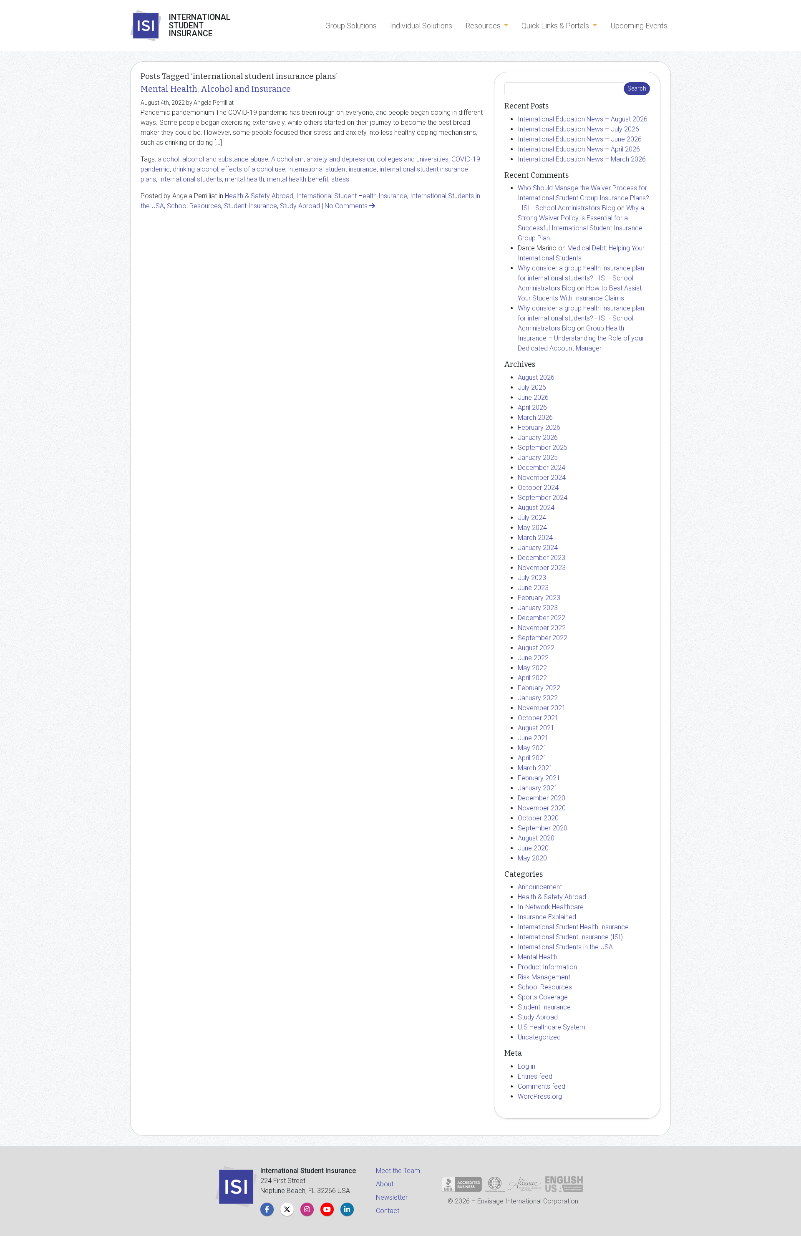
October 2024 (538, 488)
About (384, 1184)
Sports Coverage (543, 997)
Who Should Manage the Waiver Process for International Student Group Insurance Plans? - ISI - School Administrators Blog (583, 198)
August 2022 (536, 648)
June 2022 (533, 658)
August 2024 (536, 508)
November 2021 (542, 708)
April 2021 (532, 758)
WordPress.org (540, 1096)
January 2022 (538, 698)
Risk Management (544, 977)
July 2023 (532, 578)
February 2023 (539, 598)
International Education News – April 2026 (579, 149)
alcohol (168, 159)
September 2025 (542, 448)
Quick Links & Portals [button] (556, 25)
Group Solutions (351, 25)
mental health (244, 179)
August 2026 (536, 377)
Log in (526, 1066)
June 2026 (533, 397)
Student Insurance (250, 206)
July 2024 (532, 518)
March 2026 (535, 417)
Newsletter (392, 1197)
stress (340, 179)
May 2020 (532, 858)
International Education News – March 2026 (582, 159)
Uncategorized (539, 1037)
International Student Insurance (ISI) (570, 937)
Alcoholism (287, 159)
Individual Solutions (421, 25)
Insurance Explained (547, 917)
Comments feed (541, 1086)
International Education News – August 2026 (582, 119)
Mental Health (537, 957)
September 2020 (542, 828)
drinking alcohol (195, 169)
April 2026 (532, 407)
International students (190, 179)
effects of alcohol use (253, 169)
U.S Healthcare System (551, 1027)
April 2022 (532, 678)
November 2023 (542, 568)
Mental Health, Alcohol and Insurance (216, 89)
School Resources (194, 206)
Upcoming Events (639, 25)
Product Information (547, 967)
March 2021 (535, 768)
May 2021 (532, 748)
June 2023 (533, 588)
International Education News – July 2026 (578, 129)
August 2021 (536, 728)
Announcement (540, 887)
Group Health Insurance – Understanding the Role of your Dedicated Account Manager (581, 338)
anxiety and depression (340, 159)
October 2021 (538, 718)
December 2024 (541, 468)
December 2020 (541, 798)
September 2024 (542, 498)
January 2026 (538, 437)
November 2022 (542, 628)
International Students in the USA (565, 947)
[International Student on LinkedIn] (347, 1209)
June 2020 (533, 848)
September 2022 (542, 638)
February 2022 (539, 688)
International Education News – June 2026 (580, 139)
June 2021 (533, 738)
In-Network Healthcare (551, 907)
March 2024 (535, 538)
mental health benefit (297, 179)
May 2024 (532, 528)
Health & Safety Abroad (259, 196)
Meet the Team (398, 1171)
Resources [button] (484, 25)
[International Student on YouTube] (327, 1209)
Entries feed (535, 1076)
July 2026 (532, 387)
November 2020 (542, 808)
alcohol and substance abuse (225, 159)
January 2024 (538, 548)
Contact (387, 1211)
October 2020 (538, 818)
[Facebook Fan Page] (267, 1209)
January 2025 (538, 458)
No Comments (347, 206)
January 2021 (538, 788)
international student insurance (332, 169)
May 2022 (532, 668)
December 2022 (541, 618)
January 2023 (538, 608)
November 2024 (542, 478)
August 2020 (536, 838)
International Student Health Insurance (351, 196)
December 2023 (541, 558)
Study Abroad (300, 206)
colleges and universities (412, 159)
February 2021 (539, 778)
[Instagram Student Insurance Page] (307, 1209)
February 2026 (539, 427)
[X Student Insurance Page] (287, 1209)
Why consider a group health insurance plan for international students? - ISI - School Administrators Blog (581, 278)
